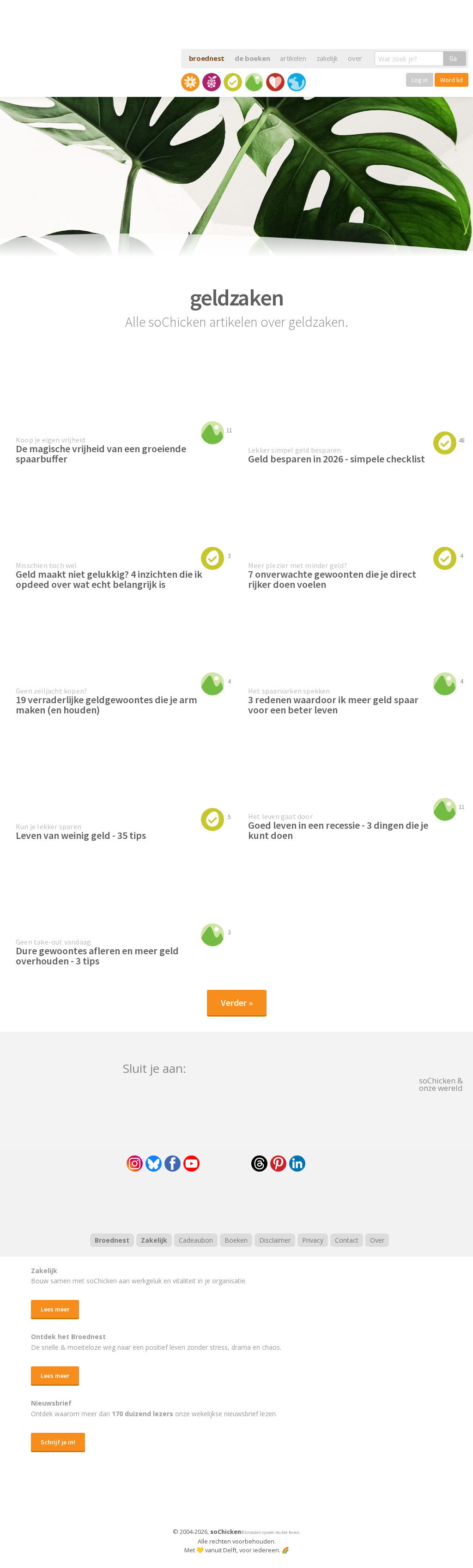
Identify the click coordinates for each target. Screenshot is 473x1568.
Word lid (451, 80)
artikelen (293, 58)
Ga (453, 58)
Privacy (312, 1240)
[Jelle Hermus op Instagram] (135, 1163)
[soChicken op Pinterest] (278, 1163)
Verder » (237, 1002)
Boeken (236, 1240)
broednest (206, 58)
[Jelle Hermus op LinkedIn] (297, 1163)
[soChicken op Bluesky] (154, 1163)
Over (377, 1240)
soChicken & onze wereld (441, 1083)
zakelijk (327, 58)
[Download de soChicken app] (212, 1498)
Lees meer (55, 1309)
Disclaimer (275, 1240)
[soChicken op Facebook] (172, 1163)
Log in (420, 80)
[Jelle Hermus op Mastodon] (331, 1163)
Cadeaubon (196, 1240)
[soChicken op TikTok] (225, 1163)
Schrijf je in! (58, 1442)
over (355, 58)
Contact (346, 1240)
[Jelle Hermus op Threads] (259, 1163)
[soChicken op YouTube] (191, 1163)
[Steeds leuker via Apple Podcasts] (260, 1201)
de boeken (252, 58)
